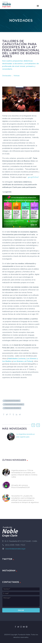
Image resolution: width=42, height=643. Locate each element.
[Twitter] (7, 414)
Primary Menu (38, 5)
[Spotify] (26, 627)
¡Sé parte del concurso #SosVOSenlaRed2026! (20, 486)
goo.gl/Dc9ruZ (33, 177)
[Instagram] (21, 627)
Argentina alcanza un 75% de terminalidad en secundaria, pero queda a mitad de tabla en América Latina (24, 473)
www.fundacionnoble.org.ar (15, 549)
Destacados (6, 75)
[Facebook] (4, 414)
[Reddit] (20, 414)
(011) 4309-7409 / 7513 (15, 545)
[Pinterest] (10, 414)
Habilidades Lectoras (17, 358)
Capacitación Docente (12, 401)
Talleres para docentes (12, 408)
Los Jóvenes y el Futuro (22, 361)
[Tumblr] (13, 414)
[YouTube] (24, 627)
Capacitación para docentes (14, 404)
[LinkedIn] (16, 414)
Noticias (17, 75)
